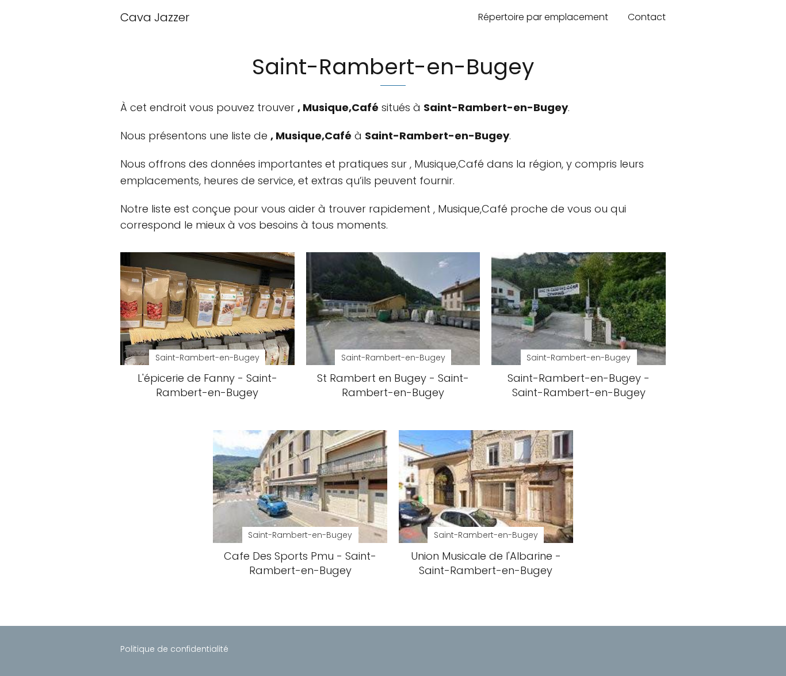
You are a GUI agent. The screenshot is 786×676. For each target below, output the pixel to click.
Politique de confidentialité (174, 649)
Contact (647, 17)
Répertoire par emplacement (543, 17)
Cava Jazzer (154, 17)
